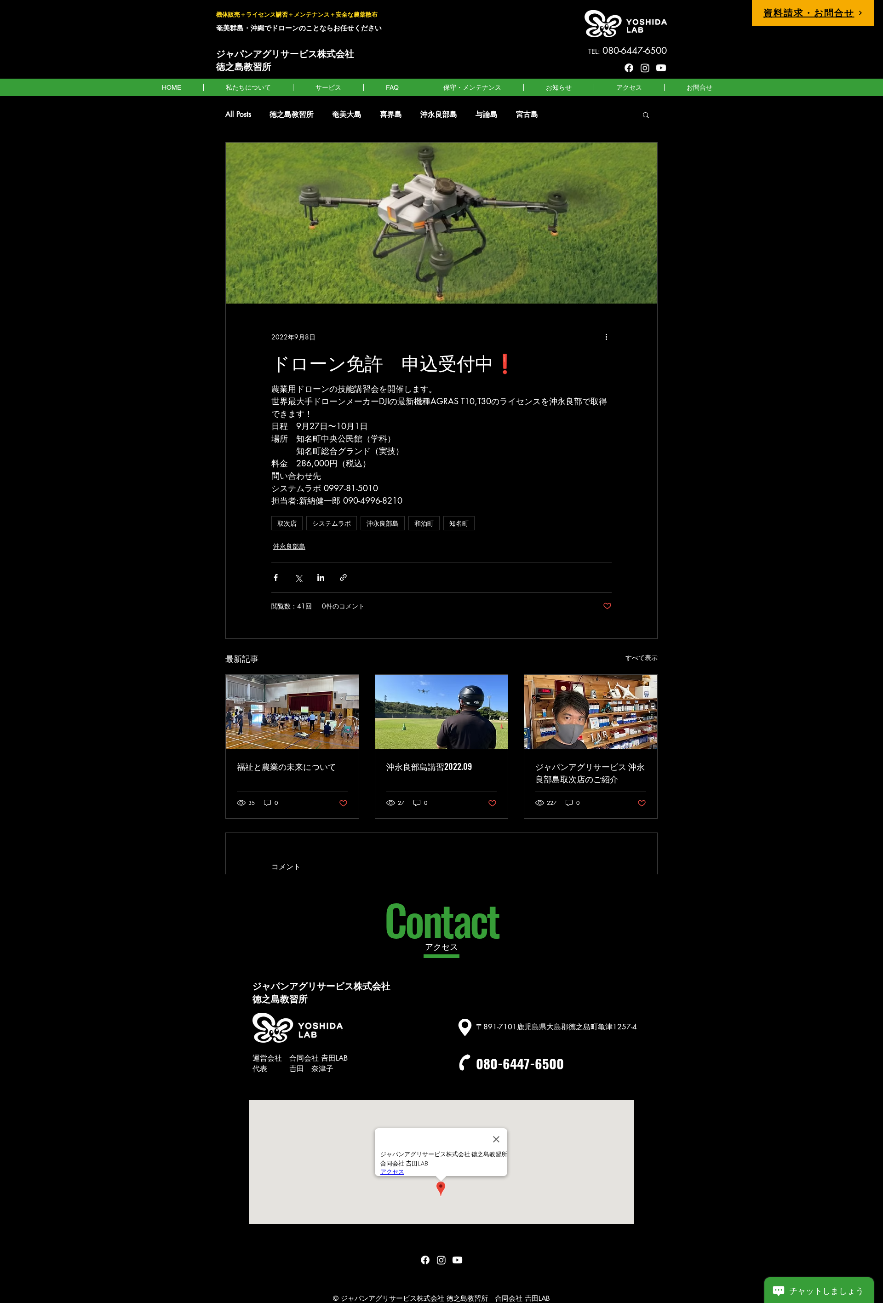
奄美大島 (346, 114)
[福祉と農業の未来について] (292, 712)
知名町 (459, 523)
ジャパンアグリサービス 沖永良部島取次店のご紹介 (590, 772)
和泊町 (424, 523)
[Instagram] (645, 68)
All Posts (238, 114)
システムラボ (331, 523)
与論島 (487, 114)
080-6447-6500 (520, 1063)
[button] (646, 114)
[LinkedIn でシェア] (320, 577)
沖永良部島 (438, 114)
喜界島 (391, 114)
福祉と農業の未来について (286, 766)
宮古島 (527, 114)
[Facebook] (629, 68)
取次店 (287, 523)
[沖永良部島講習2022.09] (441, 712)
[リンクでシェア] (343, 577)
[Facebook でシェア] (275, 577)
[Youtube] (661, 68)
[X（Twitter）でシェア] (298, 577)
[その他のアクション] (606, 336)
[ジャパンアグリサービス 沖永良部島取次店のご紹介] (590, 712)
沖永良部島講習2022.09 (429, 766)
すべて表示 (641, 657)
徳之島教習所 (291, 114)
